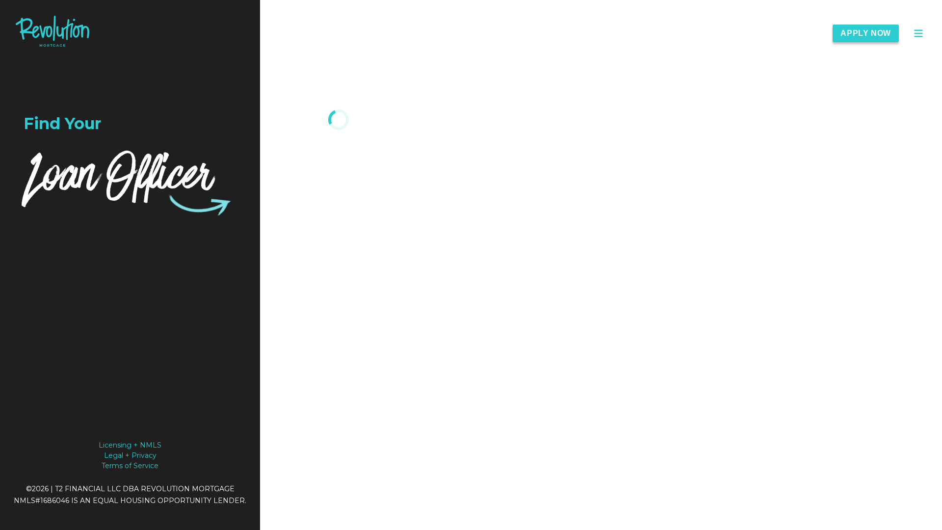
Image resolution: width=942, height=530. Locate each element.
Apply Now (865, 33)
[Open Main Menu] (918, 33)
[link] (52, 33)
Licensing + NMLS (130, 445)
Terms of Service (130, 465)
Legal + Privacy (130, 455)
